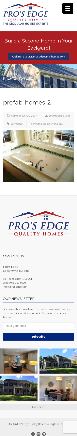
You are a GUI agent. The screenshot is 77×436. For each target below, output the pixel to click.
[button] (19, 361)
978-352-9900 (18, 282)
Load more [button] (38, 407)
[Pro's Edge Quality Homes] (25, 14)
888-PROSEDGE (23, 279)
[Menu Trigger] (67, 8)
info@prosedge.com (15, 286)
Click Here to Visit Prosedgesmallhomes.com (38, 56)
